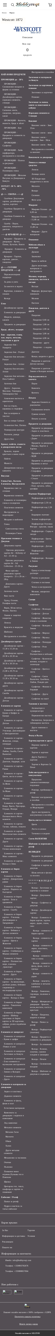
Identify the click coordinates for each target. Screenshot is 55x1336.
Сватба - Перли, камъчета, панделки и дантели (13, 226)
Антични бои (10, 384)
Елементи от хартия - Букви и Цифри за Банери (13, 713)
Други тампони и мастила (39, 728)
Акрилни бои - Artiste (14, 364)
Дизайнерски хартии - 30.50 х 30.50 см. (14, 662)
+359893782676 (21, 1266)
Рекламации (7, 1242)
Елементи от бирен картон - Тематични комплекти (12, 1005)
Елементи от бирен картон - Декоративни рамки (13, 879)
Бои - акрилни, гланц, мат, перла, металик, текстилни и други (12, 338)
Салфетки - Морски (41, 633)
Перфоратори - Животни (37, 552)
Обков (8, 1141)
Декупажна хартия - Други (14, 585)
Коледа (7, 298)
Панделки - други (41, 343)
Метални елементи (12, 1127)
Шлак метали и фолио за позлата (41, 874)
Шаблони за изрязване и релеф (41, 845)
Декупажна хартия (12, 546)
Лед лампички (10, 1123)
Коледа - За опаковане (42, 1044)
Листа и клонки (39, 829)
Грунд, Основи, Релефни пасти (10, 601)
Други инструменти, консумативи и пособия (41, 813)
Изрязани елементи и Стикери (39, 114)
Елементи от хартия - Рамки (13, 767)
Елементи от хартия (11, 706)
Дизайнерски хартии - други (14, 684)
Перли (34, 384)
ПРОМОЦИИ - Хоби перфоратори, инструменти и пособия (14, 153)
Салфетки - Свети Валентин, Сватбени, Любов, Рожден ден (40, 679)
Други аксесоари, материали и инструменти (39, 268)
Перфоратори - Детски (42, 546)
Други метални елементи (11, 1151)
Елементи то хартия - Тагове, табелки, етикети (14, 825)
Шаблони (8, 632)
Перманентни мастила (42, 715)
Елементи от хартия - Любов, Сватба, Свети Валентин (13, 751)
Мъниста (8, 463)
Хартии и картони (40, 752)
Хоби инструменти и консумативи (39, 773)
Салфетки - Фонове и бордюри (40, 688)
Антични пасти (11, 591)
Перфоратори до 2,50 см (43, 498)
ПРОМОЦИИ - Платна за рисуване (14, 161)
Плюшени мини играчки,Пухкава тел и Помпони (13, 1174)
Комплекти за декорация (41, 157)
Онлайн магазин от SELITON (27, 1333)
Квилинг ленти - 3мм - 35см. (41, 126)
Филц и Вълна (36, 735)
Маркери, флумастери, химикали (41, 292)
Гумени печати (38, 414)
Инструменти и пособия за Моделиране (42, 806)
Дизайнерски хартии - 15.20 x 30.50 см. (14, 676)
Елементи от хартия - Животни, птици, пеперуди (13, 741)
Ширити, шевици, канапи (12, 318)
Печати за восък (39, 419)
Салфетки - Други (40, 694)
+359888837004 (21, 1271)
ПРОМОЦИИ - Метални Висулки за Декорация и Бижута (14, 178)
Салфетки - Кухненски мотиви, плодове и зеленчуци (41, 662)
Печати (32, 398)
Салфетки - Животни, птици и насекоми (41, 619)
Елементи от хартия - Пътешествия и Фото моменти (13, 816)
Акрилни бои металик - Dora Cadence (14, 377)
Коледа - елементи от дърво (41, 974)
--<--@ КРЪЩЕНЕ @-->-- (13, 234)
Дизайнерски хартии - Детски (14, 699)
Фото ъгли (36, 200)
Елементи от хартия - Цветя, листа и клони (13, 774)
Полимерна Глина (14, 533)
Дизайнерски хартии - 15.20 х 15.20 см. (14, 647)
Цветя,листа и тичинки (40, 820)
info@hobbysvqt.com (22, 1260)
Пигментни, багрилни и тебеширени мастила (42, 721)
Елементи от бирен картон (10, 870)
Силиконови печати (41, 410)
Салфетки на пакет (40, 699)
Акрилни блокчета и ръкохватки (40, 403)
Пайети (7, 459)
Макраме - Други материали (38, 233)
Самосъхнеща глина (15, 529)
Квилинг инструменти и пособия (41, 798)
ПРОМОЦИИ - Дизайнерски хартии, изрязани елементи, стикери (12, 98)
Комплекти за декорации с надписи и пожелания (13, 1115)
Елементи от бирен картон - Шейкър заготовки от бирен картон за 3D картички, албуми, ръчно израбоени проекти (14, 1020)
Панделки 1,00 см (41, 324)
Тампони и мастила (38, 704)
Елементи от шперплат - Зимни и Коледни (14, 1070)
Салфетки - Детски (40, 614)
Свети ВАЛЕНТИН (38, 839)
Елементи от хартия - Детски (13, 721)
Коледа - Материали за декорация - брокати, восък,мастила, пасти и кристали (41, 1005)
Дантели (35, 352)
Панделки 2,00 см (41, 329)
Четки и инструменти (41, 587)
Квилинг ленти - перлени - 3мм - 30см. (40, 138)
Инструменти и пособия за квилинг (42, 150)
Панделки (36, 315)
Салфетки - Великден (41, 609)
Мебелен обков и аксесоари (37, 246)
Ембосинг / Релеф (9, 1197)
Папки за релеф (11, 1201)
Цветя (34, 824)
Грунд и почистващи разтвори (40, 571)
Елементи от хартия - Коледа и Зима (13, 862)
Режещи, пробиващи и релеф (41, 791)
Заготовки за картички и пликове (41, 86)
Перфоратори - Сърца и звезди (41, 532)
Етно (3, 304)
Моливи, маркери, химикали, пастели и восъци (39, 279)
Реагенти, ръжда (11, 434)
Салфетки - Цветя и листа (40, 670)
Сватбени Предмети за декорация (14, 210)
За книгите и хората (13, 286)
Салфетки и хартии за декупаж (41, 866)
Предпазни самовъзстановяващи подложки (39, 782)
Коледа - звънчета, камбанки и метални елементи (40, 984)
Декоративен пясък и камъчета (13, 469)
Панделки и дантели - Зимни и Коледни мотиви (42, 369)
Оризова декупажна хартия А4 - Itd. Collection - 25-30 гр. (14, 563)
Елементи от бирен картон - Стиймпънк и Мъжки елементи (13, 951)
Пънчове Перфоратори (40, 494)
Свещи (32, 600)
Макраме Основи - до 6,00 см (40, 210)
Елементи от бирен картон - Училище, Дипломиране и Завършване (12, 918)
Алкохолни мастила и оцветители (13, 399)
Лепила (7, 623)
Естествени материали (14, 1108)
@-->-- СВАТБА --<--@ (12, 194)
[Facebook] (5, 1277)
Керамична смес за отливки (12, 489)
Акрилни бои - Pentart (14, 352)
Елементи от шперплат (12, 1032)
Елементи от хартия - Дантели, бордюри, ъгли (14, 760)
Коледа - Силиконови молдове (40, 1065)
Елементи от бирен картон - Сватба (12, 908)
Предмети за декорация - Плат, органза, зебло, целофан (41, 486)
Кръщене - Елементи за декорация (14, 250)
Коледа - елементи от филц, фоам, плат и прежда (41, 966)
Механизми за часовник (15, 1158)
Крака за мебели (39, 261)
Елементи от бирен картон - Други (12, 972)
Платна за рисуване (41, 578)
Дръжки (35, 252)
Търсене (31, 1230)
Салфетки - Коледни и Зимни (41, 627)
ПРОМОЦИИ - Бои (12, 128)
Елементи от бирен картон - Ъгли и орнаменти (12, 899)
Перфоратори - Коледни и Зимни (41, 559)
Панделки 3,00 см (41, 334)
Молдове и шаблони (13, 520)
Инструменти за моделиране (11, 513)
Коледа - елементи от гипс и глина (41, 957)
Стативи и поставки (41, 582)
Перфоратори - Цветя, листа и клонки (41, 540)
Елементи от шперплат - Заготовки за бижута (14, 1052)
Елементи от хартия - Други (13, 840)
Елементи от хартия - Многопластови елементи (14, 832)
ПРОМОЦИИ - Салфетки (10, 144)
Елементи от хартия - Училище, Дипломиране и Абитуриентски (14, 731)
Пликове (35, 97)
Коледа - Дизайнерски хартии (41, 911)
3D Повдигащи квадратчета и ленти (39, 180)
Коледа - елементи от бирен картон (41, 932)
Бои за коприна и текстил (11, 414)
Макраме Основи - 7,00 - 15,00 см (41, 218)
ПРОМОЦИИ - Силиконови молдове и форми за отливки (13, 87)
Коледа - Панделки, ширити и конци (40, 1016)
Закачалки (36, 256)
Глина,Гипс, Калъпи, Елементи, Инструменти (13, 482)
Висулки (5, 476)
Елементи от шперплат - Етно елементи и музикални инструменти (14, 1061)
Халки (8, 1146)
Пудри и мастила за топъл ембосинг (12, 1207)
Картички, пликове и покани (13, 292)
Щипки (7, 1182)
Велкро (35, 191)
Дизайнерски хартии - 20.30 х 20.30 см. (14, 654)
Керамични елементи (13, 496)
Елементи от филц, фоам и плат (12, 1102)
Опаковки (33, 240)
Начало (4, 13)
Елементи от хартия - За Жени (13, 782)
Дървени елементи (12, 1096)
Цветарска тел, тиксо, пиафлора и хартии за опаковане (13, 1189)
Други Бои (9, 439)
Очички (7, 1162)
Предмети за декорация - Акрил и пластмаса (41, 429)
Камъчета (36, 388)
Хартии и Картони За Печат (40, 765)
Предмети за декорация (14, 324)
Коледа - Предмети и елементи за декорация (40, 1038)
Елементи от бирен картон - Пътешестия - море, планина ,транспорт (13, 962)
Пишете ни (7, 1247)
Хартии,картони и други (40, 741)
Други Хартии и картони (38, 758)
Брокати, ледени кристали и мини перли (14, 452)
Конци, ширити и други (43, 356)
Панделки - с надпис (42, 347)
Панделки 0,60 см (41, 320)
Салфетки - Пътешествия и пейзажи (41, 652)
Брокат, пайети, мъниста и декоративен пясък (13, 445)
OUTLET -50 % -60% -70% (11, 187)
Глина (6, 524)
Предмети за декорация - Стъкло (41, 477)
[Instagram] (11, 1277)
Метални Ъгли (12, 1132)
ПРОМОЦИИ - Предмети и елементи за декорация (14, 135)
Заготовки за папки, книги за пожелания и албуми (39, 105)
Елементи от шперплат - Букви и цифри (14, 1037)
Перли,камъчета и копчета (38, 377)
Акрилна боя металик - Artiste (14, 370)
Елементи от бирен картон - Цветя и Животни (12, 941)
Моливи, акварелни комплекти (40, 593)
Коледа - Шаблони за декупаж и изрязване (40, 1072)
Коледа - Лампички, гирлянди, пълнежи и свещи (40, 994)
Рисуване (33, 566)
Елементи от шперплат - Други (14, 1077)
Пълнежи (8, 1167)
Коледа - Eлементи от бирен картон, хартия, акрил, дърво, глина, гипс (40, 921)
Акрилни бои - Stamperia (10, 346)
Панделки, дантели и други (39, 309)
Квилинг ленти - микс (42, 133)
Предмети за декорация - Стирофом (41, 469)
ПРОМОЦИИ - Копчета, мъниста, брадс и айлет (14, 121)
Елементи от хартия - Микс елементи (13, 854)
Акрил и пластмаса (13, 1091)
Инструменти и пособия (15, 636)
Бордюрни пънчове (40, 515)
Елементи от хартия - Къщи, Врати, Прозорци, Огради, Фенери (14, 806)
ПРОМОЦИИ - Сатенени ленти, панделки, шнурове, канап (12, 111)
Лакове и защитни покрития (12, 616)
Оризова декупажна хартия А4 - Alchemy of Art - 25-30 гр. (15, 553)
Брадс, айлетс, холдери (12, 330)
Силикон (35, 195)
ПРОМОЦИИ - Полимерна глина (11, 169)
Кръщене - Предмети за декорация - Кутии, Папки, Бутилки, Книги (14, 242)
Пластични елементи (13, 508)
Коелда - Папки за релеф (39, 1023)
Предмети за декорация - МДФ (41, 454)
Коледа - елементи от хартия (41, 939)
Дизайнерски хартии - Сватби (14, 691)
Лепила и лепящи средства (37, 163)
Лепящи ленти (38, 174)
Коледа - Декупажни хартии (40, 896)
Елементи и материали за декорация (13, 1085)
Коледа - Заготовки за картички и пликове (41, 889)
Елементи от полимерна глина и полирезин (14, 501)
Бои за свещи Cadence (14, 421)
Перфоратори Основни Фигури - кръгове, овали (41, 525)
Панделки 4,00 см (41, 338)
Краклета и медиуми (13, 627)
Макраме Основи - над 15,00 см (41, 225)
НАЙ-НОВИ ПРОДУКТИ (13, 74)
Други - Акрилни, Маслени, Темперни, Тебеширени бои (12, 391)
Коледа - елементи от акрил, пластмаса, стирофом (41, 948)
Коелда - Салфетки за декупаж (40, 904)
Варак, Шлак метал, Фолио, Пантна (12, 609)
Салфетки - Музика (40, 638)
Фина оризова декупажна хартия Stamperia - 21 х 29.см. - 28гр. (15, 575)
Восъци (35, 286)
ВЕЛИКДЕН (34, 852)
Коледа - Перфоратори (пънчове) (41, 1030)
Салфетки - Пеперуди (41, 642)
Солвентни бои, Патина (15, 425)
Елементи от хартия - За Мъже (13, 789)
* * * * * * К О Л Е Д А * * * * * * (41, 882)
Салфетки (33, 605)
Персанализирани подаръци (11, 275)
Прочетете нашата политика (27, 1317)
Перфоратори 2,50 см (41, 503)
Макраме (33, 205)
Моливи (35, 298)
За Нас (5, 1230)
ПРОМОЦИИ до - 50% (12, 80)
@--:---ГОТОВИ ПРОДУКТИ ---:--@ (10, 268)
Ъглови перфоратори (41, 519)
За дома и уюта (11, 282)
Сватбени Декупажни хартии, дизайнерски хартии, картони (13, 201)
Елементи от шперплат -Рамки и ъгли (14, 1045)
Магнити (10, 1137)
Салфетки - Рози (39, 647)
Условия (31, 1236)
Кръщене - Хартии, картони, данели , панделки (12, 259)
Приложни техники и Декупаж (11, 539)
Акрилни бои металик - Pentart (14, 358)
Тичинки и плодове (41, 833)
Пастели (35, 303)
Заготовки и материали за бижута (40, 78)
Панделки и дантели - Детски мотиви (41, 362)
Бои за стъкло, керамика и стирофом (13, 407)
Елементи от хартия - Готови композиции (13, 847)
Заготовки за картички (42, 92)
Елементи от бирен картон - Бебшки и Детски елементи (12, 930)
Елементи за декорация (14, 312)
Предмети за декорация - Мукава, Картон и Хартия (41, 446)
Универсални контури (14, 430)
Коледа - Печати (39, 1059)
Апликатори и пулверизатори (37, 709)
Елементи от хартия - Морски (13, 797)
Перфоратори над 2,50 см (41, 508)
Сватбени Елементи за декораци (14, 217)
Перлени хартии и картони (39, 746)
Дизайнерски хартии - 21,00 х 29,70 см (14, 669)
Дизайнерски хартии (13, 308)
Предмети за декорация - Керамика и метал (41, 462)
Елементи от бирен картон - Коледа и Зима (13, 996)
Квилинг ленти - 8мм (41, 145)
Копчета (35, 393)
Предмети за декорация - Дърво (41, 437)
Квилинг (33, 121)
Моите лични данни (28, 1324)
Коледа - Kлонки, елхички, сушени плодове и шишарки (39, 1052)
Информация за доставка (13, 1236)
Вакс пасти (9, 596)
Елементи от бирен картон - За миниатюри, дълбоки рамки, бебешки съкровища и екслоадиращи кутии (14, 984)
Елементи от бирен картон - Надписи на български (12, 889)
